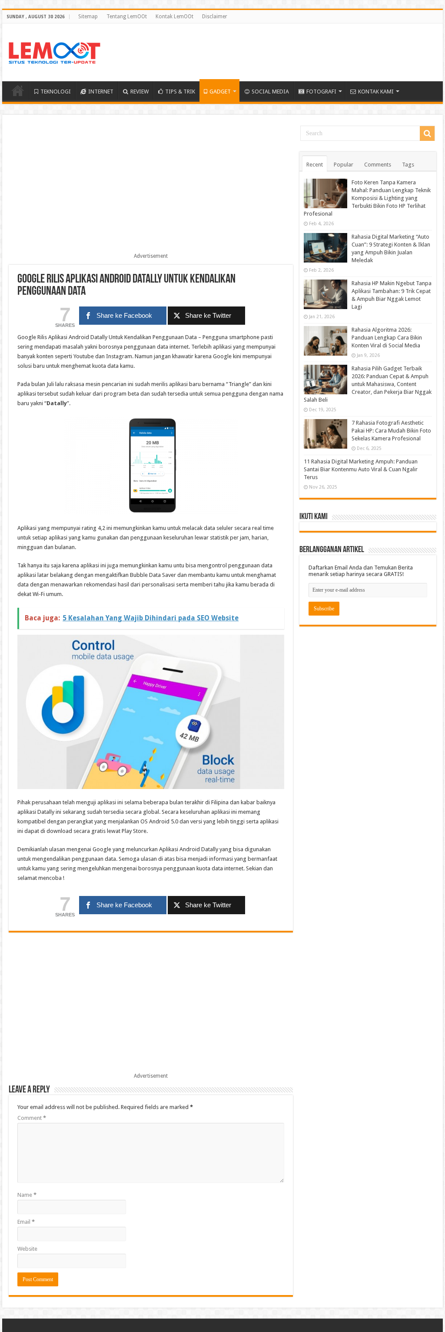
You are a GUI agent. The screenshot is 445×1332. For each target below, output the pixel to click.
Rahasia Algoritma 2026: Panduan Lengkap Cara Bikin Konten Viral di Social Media (387, 337)
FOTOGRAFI (321, 91)
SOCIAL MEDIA (270, 91)
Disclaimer (214, 16)
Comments (377, 164)
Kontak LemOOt (174, 16)
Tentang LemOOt (126, 16)
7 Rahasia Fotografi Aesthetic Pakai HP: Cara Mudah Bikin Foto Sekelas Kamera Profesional (391, 431)
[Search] (427, 133)
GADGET (220, 91)
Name (27, 1195)
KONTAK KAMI (376, 91)
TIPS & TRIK (180, 91)
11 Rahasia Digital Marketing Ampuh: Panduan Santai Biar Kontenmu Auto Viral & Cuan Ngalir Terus (361, 469)
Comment (31, 1118)
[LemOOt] (54, 51)
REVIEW (139, 91)
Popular (343, 164)
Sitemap (88, 16)
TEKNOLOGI (55, 91)
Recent (314, 164)
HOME (18, 90)
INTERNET (100, 91)
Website (27, 1248)
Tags (408, 164)
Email (26, 1222)
